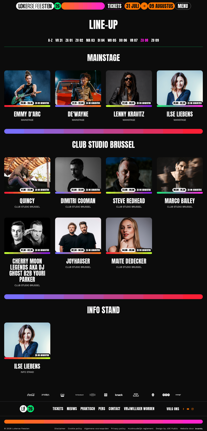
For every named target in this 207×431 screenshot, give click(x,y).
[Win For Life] (166, 395)
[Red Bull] (136, 395)
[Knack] (119, 395)
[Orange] (178, 395)
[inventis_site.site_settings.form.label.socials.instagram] (192, 409)
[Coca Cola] (31, 395)
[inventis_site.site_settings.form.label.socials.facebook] (183, 409)
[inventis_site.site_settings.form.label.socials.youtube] (188, 409)
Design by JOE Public (167, 428)
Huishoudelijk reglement (140, 428)
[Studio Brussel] (153, 395)
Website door (187, 428)
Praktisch (87, 408)
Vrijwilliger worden (139, 408)
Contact (114, 408)
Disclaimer (60, 428)
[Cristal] (62, 395)
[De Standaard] (79, 395)
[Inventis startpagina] (27, 408)
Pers (101, 408)
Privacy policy (118, 428)
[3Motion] (45, 395)
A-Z (50, 40)
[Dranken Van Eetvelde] (93, 395)
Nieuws (72, 408)
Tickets (115, 6)
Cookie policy (75, 428)
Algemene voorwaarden (96, 428)
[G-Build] (106, 395)
